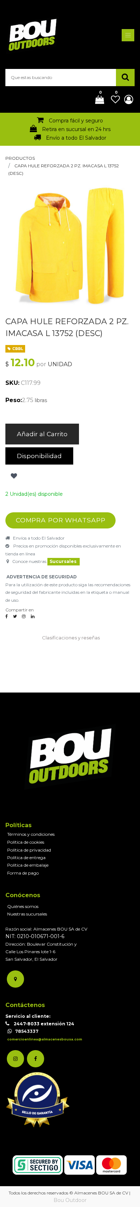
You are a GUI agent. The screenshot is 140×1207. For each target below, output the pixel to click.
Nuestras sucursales (27, 914)
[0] (97, 100)
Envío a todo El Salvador (76, 138)
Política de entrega (26, 857)
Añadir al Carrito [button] (42, 434)
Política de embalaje (27, 865)
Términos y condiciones (31, 834)
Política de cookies (25, 842)
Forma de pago (23, 873)
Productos (20, 158)
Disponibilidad (39, 456)
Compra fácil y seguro (76, 120)
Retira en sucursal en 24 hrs (76, 129)
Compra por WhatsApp (61, 520)
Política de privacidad (29, 850)
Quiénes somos (22, 906)
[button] (13, 476)
